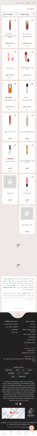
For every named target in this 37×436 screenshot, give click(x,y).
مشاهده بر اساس (8, 14)
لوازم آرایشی (28, 2)
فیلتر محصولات (24, 14)
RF (23, 370)
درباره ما (33, 324)
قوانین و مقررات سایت (29, 334)
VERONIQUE (11, 373)
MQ (19, 373)
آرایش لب (22, 2)
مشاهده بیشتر (18, 308)
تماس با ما (32, 327)
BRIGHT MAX (9, 370)
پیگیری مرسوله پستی (29, 343)
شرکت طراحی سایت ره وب (14, 427)
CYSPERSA (26, 373)
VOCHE (30, 370)
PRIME (17, 370)
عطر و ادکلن (14, 332)
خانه (33, 2)
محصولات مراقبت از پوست (11, 324)
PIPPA (13, 377)
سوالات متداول (31, 340)
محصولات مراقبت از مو (12, 327)
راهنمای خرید (31, 337)
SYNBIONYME (21, 377)
